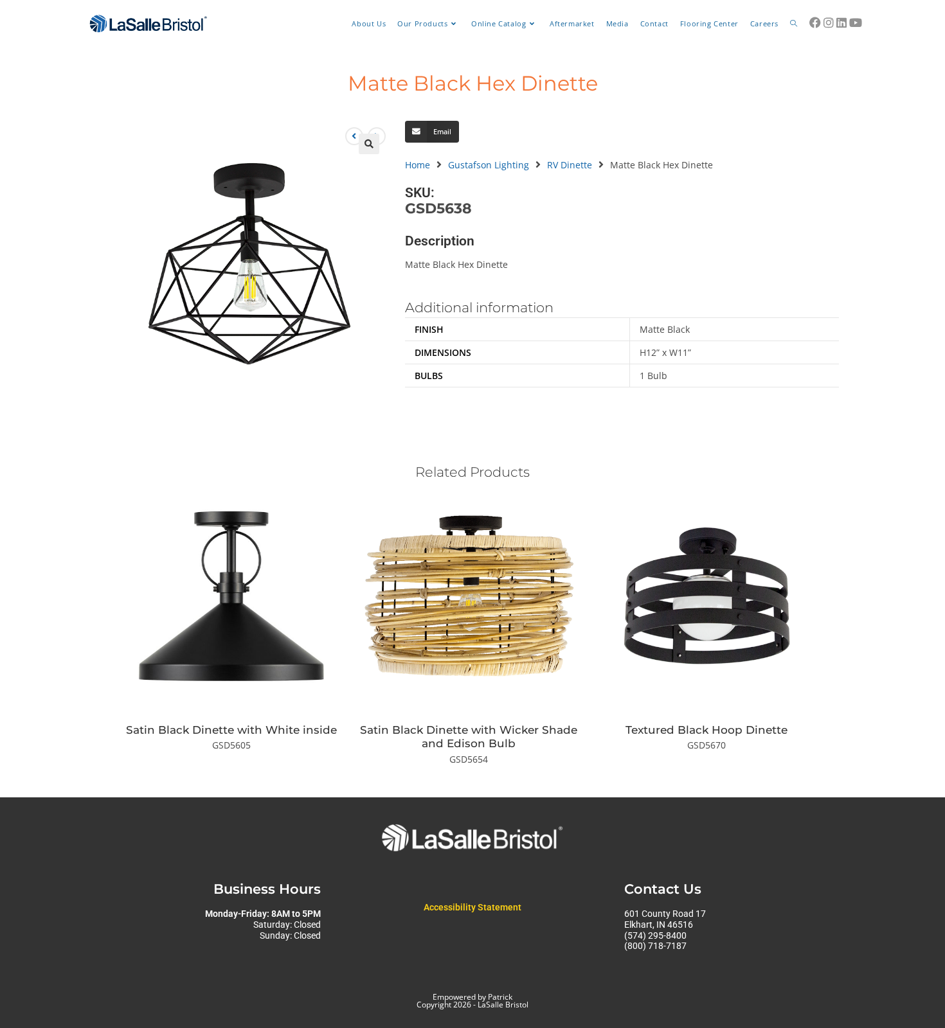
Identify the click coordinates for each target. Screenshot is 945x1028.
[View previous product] (354, 136)
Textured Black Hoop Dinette (707, 729)
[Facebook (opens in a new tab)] (815, 22)
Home (417, 165)
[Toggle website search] (793, 24)
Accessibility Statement (472, 907)
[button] (369, 144)
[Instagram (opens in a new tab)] (828, 22)
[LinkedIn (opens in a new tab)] (841, 22)
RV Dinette (569, 165)
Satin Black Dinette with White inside (231, 729)
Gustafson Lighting (488, 165)
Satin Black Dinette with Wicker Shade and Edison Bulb (468, 736)
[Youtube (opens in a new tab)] (855, 22)
